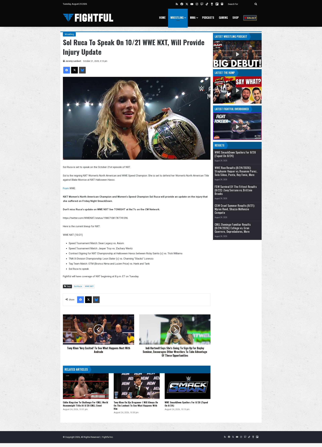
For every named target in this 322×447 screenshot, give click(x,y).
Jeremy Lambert (73, 61)
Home (162, 18)
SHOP (235, 18)
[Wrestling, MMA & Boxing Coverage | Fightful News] (88, 18)
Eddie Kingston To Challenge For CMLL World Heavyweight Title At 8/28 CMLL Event (85, 403)
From (66, 188)
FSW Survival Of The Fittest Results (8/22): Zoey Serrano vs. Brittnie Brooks (236, 190)
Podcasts (208, 18)
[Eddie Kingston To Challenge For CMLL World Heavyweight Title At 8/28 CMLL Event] (86, 386)
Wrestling (176, 18)
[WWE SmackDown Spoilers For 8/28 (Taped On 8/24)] (187, 386)
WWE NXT (89, 286)
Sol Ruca (78, 286)
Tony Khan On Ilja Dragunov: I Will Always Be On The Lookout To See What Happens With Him (136, 405)
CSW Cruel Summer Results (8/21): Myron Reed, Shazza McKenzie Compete (235, 209)
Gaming (223, 18)
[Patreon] (250, 18)
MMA (193, 18)
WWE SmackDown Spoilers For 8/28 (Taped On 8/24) (186, 403)
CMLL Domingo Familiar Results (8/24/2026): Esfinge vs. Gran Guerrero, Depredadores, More (233, 228)
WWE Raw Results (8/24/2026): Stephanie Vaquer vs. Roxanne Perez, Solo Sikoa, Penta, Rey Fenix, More (236, 171)
